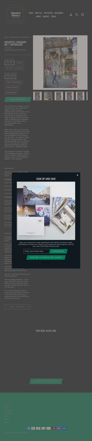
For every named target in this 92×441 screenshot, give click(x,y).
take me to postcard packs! (46, 257)
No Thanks (46, 262)
